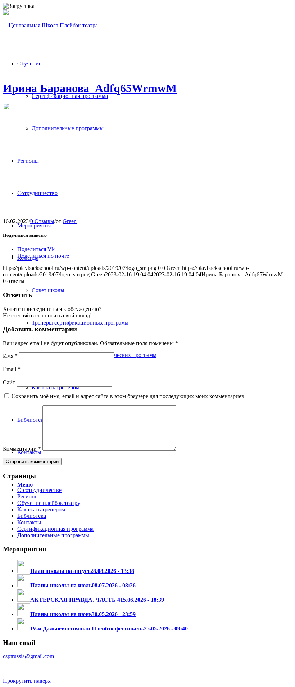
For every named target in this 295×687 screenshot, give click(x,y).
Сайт (9, 382)
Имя (10, 356)
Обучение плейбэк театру (48, 503)
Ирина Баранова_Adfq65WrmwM (90, 88)
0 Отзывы (42, 221)
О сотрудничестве (39, 490)
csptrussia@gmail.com (28, 656)
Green (70, 221)
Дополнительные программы (53, 535)
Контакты (29, 522)
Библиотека (31, 516)
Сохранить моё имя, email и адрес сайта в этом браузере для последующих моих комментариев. (129, 396)
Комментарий (22, 449)
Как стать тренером (41, 509)
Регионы (28, 496)
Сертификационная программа (55, 529)
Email (12, 369)
